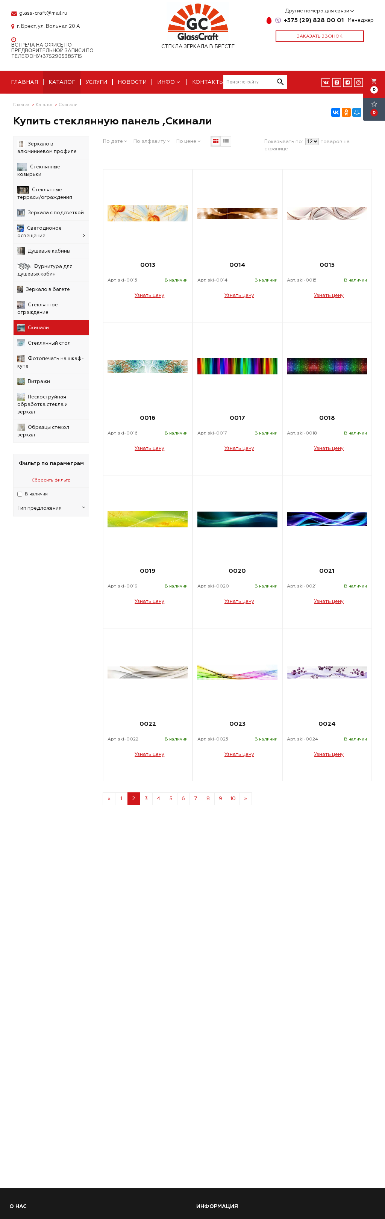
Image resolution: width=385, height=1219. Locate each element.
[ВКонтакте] (335, 112)
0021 (327, 571)
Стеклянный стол (49, 343)
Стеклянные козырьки (38, 170)
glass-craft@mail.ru (43, 13)
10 (233, 798)
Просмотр (147, 312)
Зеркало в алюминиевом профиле (47, 147)
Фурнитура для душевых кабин (45, 270)
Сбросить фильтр (51, 480)
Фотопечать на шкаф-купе (50, 362)
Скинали (38, 328)
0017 (237, 418)
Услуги (96, 82)
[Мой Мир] (356, 112)
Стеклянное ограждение (37, 308)
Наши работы (256, 82)
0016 (147, 418)
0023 (237, 724)
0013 (147, 265)
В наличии (36, 494)
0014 (237, 265)
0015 (327, 265)
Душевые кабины (49, 251)
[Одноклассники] (346, 112)
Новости (132, 82)
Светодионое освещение (39, 232)
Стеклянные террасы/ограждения (44, 193)
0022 (147, 724)
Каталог (62, 82)
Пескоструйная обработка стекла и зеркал (42, 404)
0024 (327, 724)
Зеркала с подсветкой (56, 213)
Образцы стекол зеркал (43, 431)
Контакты (208, 82)
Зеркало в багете (48, 289)
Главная (24, 82)
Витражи (39, 382)
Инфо (166, 82)
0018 (327, 418)
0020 (237, 571)
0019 (147, 571)
